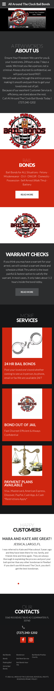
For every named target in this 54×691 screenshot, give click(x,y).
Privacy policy (31, 679)
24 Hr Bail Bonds (6, 667)
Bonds (5, 658)
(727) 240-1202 (27, 632)
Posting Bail (7, 662)
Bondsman (20, 655)
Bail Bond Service (22, 658)
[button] (15, 583)
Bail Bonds (7, 655)
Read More (27, 194)
